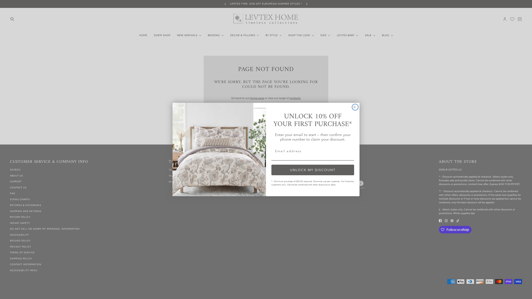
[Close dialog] (355, 107)
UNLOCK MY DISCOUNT (312, 170)
